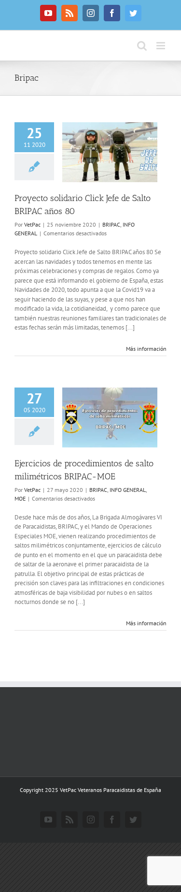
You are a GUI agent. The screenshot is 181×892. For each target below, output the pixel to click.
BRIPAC (111, 224)
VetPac (32, 224)
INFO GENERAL (128, 489)
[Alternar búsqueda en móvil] (142, 46)
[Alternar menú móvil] (161, 46)
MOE (20, 498)
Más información (146, 348)
